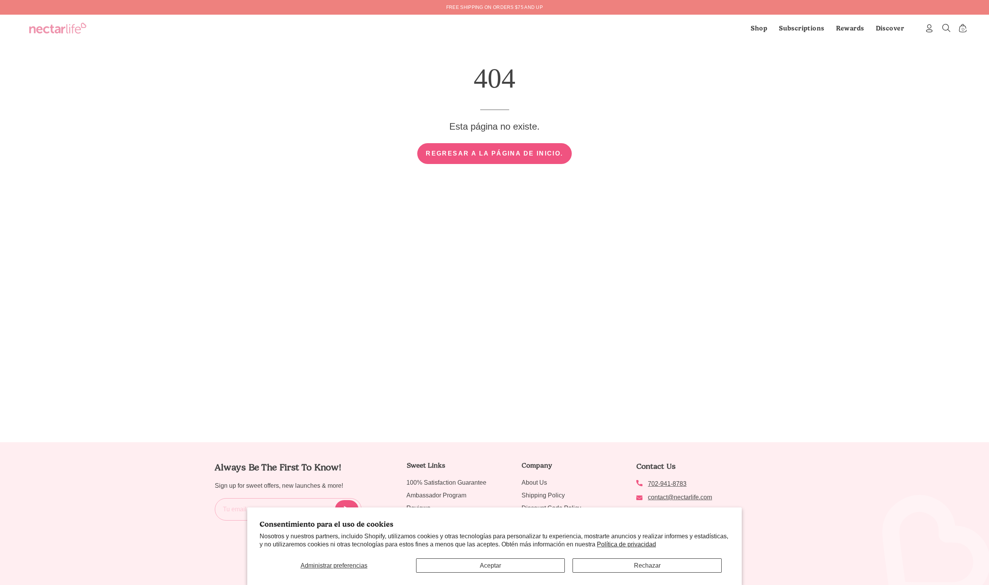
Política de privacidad (626, 544)
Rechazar (647, 565)
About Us (534, 482)
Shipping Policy (543, 495)
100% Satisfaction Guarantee (446, 482)
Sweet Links (425, 465)
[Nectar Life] (57, 28)
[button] (801, 28)
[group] (494, 7)
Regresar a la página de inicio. (494, 153)
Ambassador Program (436, 495)
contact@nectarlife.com (680, 497)
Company (537, 465)
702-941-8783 (667, 483)
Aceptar (490, 565)
